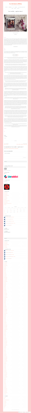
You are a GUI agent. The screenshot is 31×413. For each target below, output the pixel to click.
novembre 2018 (5, 358)
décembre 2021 (5, 309)
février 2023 (5, 290)
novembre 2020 (5, 326)
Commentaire (24, 157)
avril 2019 (5, 351)
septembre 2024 (5, 265)
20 (4, 211)
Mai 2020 (5, 334)
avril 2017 (5, 383)
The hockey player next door (6, 200)
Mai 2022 (5, 302)
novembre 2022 (5, 294)
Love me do (5, 204)
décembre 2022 (5, 293)
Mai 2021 (5, 318)
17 (17, 210)
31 (17, 212)
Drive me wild (5, 196)
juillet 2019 (5, 347)
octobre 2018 (5, 359)
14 (7, 210)
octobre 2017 (5, 375)
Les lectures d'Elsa (15, 4)
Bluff (11, 258)
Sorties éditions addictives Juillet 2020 (22, 144)
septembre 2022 (5, 297)
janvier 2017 (5, 387)
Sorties (15, 8)
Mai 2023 (5, 286)
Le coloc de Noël (5, 247)
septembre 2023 (5, 281)
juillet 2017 (5, 379)
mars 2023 (5, 289)
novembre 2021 (5, 310)
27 (4, 212)
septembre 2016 (5, 392)
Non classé (5, 405)
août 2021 (5, 314)
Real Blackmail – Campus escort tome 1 (7, 203)
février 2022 (5, 306)
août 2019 (5, 346)
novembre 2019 (5, 342)
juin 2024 (5, 269)
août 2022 (5, 298)
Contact (18, 8)
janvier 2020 (5, 339)
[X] (5, 173)
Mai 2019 (5, 350)
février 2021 (5, 322)
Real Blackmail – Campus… (13, 256)
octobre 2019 (5, 343)
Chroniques (5, 402)
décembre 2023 (5, 277)
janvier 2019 (5, 355)
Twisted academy (5, 243)
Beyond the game (12, 254)
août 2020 (5, 330)
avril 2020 (5, 335)
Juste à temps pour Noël (6, 195)
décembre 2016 (5, 388)
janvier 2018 (5, 371)
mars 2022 (5, 305)
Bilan (12, 8)
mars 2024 (5, 273)
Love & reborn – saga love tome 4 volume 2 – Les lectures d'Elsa (11, 148)
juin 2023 (5, 285)
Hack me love (5, 199)
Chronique (5, 401)
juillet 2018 (5, 363)
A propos (5, 397)
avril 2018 (5, 367)
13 (4, 210)
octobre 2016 (5, 391)
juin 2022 (5, 301)
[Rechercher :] (15, 161)
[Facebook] (4, 173)
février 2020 (5, 338)
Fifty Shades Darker (8, 250)
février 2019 (5, 354)
